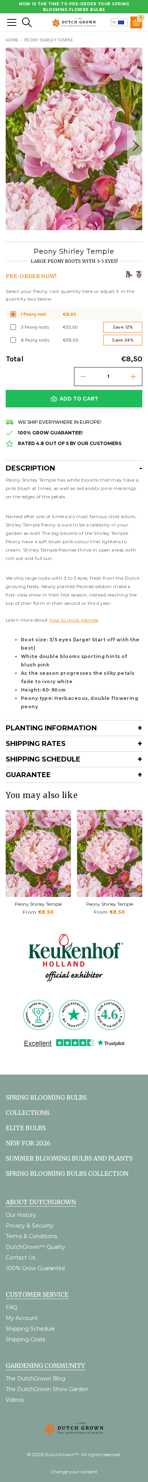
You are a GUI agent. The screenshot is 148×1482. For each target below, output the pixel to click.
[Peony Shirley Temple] (38, 853)
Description (30, 468)
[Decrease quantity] (83, 376)
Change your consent (74, 1471)
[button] (134, 145)
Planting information (51, 728)
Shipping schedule (43, 759)
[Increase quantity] (133, 376)
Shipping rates (36, 743)
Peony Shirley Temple (38, 904)
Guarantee (28, 775)
